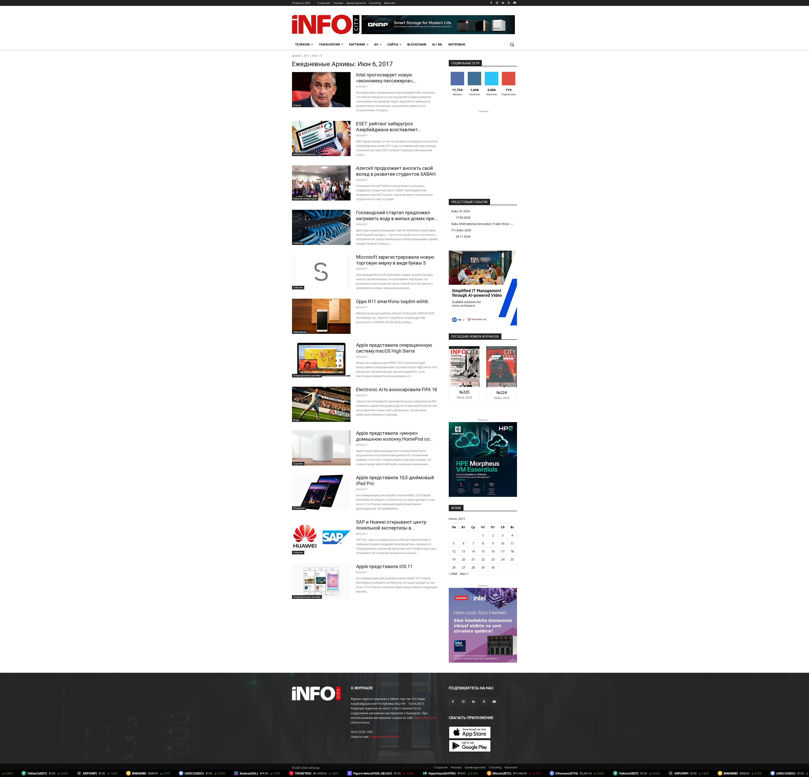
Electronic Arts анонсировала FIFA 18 (396, 389)
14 (473, 551)
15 (483, 551)
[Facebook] (491, 3)
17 (502, 551)
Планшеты (299, 508)
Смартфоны (300, 331)
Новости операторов (305, 198)
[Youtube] (514, 3)
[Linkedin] (503, 3)
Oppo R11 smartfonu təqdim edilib (392, 301)
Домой (296, 56)
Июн (315, 56)
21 (473, 559)
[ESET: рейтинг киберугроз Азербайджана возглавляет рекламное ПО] (321, 138)
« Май (453, 574)
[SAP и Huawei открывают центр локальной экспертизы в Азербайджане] (321, 536)
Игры (296, 420)
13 (463, 551)
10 (502, 543)
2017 (306, 56)
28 (473, 567)
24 (502, 559)
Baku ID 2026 (460, 211)
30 (493, 567)
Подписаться (509, 73)
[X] (508, 3)
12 (453, 551)
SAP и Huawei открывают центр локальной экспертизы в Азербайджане (391, 527)
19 (453, 559)
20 (463, 559)
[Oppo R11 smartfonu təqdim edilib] (321, 316)
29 (483, 567)
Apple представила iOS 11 (384, 566)
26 (453, 567)
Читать (474, 73)
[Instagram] (497, 3)
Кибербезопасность (304, 154)
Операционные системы (307, 375)
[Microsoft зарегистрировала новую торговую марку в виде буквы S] (321, 271)
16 (493, 551)
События (298, 243)
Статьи (297, 105)
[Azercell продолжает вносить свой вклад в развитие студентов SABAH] (321, 183)
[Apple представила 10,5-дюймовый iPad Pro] (321, 492)
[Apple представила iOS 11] (321, 581)
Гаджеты (298, 463)
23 (493, 559)
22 (483, 559)
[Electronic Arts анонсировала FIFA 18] (321, 404)
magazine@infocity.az (384, 737)
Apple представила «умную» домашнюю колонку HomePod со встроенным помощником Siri (393, 439)
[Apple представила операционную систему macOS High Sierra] (321, 359)
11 (512, 543)
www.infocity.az (424, 718)
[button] (512, 44)
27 (463, 567)
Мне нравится (457, 75)
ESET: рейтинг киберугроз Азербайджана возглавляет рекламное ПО (387, 129)
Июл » (464, 574)
